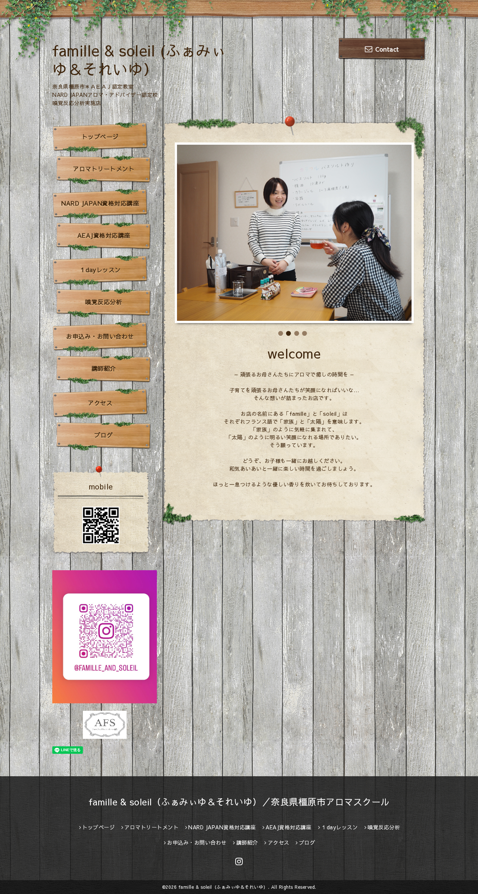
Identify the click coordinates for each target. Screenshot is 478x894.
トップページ (100, 136)
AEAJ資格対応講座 (103, 235)
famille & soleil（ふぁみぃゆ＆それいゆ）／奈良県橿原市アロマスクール (239, 801)
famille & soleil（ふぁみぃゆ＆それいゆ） (223, 887)
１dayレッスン (100, 269)
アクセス (100, 403)
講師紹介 (103, 368)
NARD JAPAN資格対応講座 (100, 203)
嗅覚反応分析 (103, 302)
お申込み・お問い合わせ (100, 336)
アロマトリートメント (103, 169)
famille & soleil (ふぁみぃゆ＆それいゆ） (139, 59)
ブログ (103, 435)
